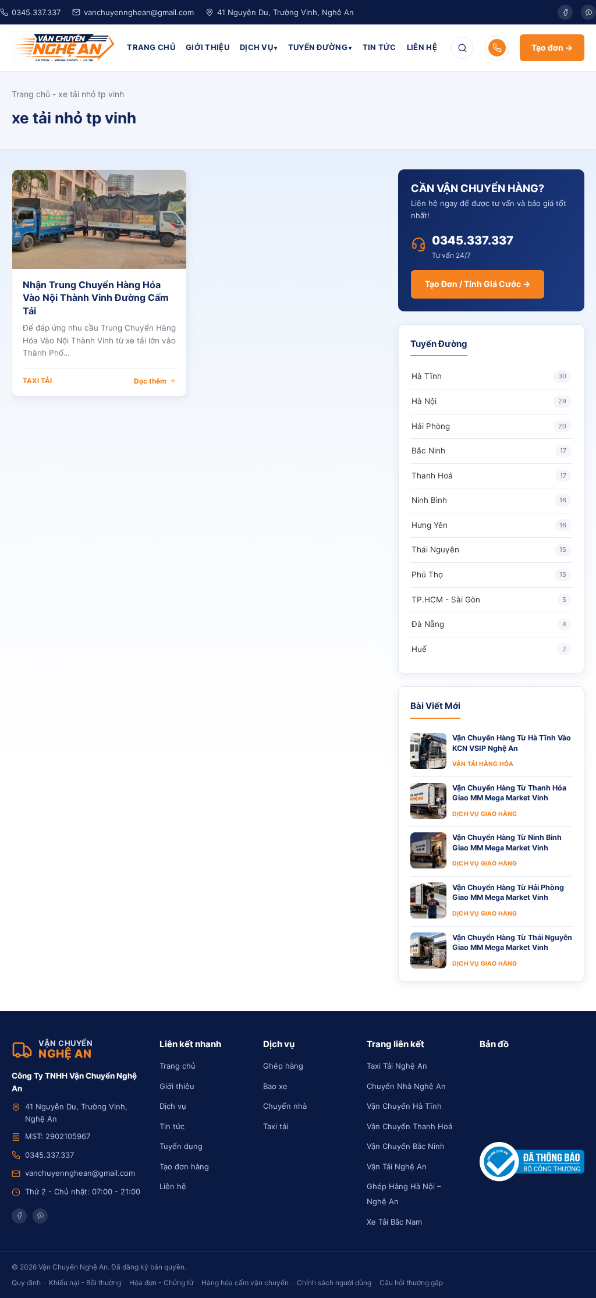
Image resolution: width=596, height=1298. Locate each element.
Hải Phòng (488, 426)
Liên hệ (172, 1186)
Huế (488, 649)
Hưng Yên (488, 525)
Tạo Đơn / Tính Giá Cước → (477, 284)
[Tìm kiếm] (462, 48)
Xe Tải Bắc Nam (394, 1221)
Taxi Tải (37, 381)
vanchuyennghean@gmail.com (139, 12)
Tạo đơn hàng (184, 1166)
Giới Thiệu (207, 47)
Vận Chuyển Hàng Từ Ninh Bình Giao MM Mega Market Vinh (507, 842)
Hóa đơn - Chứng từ (161, 1282)
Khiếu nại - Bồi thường (85, 1282)
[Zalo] (588, 12)
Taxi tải (275, 1126)
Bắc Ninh (488, 450)
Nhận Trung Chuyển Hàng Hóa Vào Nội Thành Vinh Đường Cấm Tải (96, 298)
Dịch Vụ (256, 47)
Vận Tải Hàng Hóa (482, 764)
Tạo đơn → (552, 47)
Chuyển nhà (285, 1106)
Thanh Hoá (488, 475)
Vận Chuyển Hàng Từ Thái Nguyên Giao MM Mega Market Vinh (512, 942)
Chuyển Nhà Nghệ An (406, 1086)
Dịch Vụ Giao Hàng (484, 814)
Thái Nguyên (488, 549)
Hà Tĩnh (488, 376)
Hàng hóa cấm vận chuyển (245, 1282)
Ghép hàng (283, 1065)
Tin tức (172, 1126)
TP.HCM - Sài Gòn (488, 599)
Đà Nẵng (488, 624)
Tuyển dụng (181, 1146)
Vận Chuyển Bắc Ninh (406, 1146)
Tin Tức (379, 47)
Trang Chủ (151, 47)
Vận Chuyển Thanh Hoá (409, 1126)
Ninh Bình (488, 500)
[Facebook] (565, 12)
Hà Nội (488, 401)
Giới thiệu (176, 1086)
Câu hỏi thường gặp (411, 1282)
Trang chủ (31, 94)
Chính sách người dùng (334, 1282)
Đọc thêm (150, 381)
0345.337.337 (36, 12)
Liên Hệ (422, 47)
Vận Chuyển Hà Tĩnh (404, 1106)
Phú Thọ (488, 574)
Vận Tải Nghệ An (397, 1166)
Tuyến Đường (317, 47)
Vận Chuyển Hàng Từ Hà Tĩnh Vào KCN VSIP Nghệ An (511, 743)
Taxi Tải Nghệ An (397, 1065)
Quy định (26, 1282)
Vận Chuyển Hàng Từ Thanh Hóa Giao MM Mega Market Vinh (509, 793)
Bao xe (275, 1086)
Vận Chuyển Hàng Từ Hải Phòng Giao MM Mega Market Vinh (508, 892)
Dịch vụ (172, 1106)
